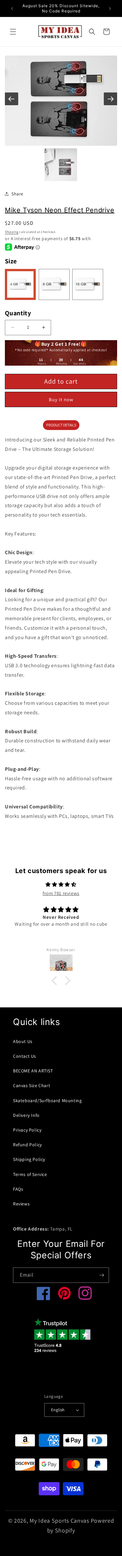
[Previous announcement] (12, 8)
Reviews (21, 1204)
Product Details (61, 424)
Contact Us (24, 1056)
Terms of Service (30, 1174)
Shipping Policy (29, 1159)
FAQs (18, 1189)
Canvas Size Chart (31, 1085)
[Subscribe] (101, 1275)
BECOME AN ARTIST (33, 1071)
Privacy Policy (27, 1130)
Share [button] (17, 194)
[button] (13, 32)
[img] (61, 884)
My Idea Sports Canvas (59, 1520)
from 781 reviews (61, 893)
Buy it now (61, 399)
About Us (23, 1041)
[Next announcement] (110, 8)
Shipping (12, 232)
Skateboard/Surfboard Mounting (47, 1100)
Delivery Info (26, 1115)
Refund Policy (27, 1145)
